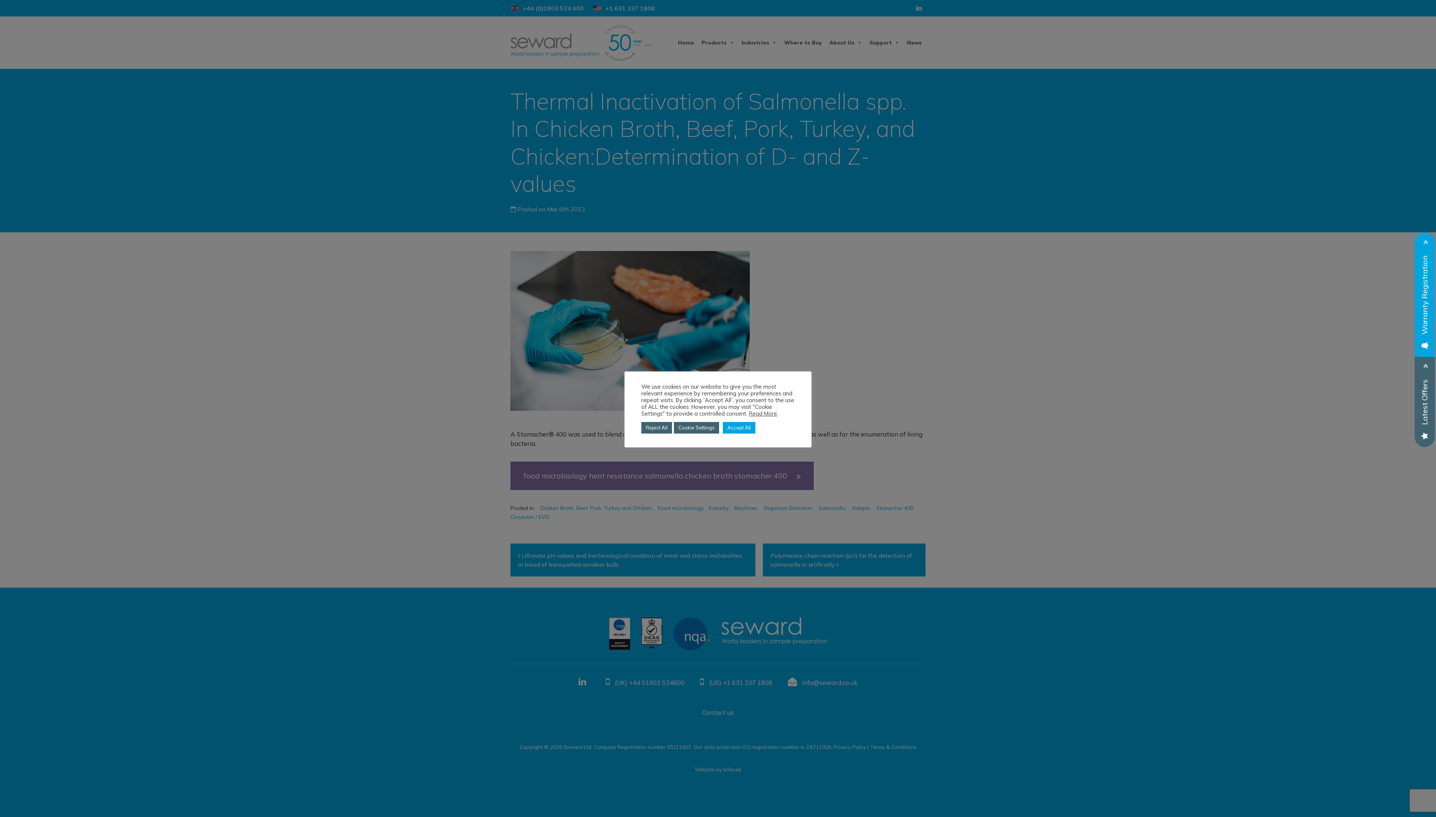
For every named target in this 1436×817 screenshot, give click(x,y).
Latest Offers (1424, 402)
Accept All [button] (739, 428)
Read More (763, 413)
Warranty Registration (1424, 295)
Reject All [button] (657, 428)
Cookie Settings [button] (696, 428)
